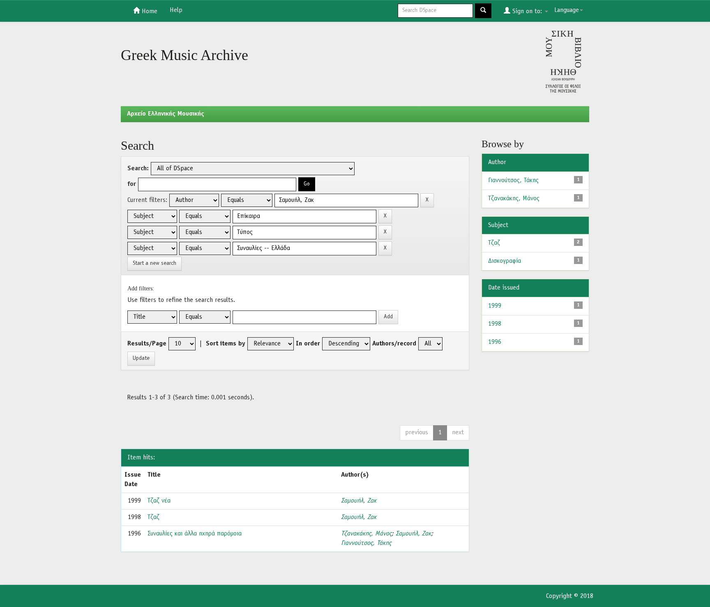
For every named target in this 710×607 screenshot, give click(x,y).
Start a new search (154, 263)
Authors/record (394, 344)
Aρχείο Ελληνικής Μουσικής (165, 114)
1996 (494, 342)
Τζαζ (153, 517)
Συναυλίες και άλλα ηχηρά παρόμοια (195, 534)
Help (176, 10)
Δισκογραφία (504, 261)
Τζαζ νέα (159, 501)
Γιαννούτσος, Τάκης (366, 543)
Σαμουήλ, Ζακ (358, 501)
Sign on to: (527, 11)
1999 (494, 306)
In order (308, 344)
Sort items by (225, 344)
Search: (138, 168)
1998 (494, 324)
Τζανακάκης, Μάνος (366, 534)
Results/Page (146, 344)
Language (566, 10)
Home (148, 11)
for (131, 184)
